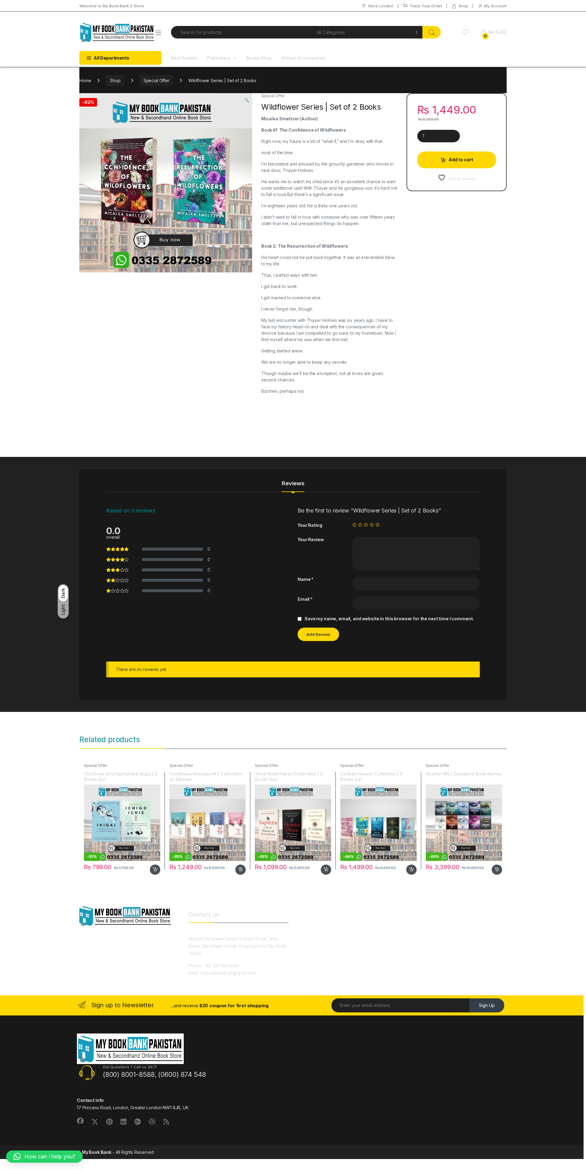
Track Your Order (426, 5)
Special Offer (156, 80)
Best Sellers (184, 57)
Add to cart (461, 159)
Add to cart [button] (155, 870)
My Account (495, 5)
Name (305, 579)
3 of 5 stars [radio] (366, 525)
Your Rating (310, 525)
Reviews (293, 484)
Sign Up (487, 1005)
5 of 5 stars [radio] (377, 525)
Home (85, 80)
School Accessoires (303, 57)
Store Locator (380, 5)
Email (305, 599)
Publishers (218, 57)
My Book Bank (96, 1152)
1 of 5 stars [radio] (354, 525)
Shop (463, 5)
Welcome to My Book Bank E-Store (111, 5)
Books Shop (259, 57)
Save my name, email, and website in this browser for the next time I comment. (389, 618)
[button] (246, 100)
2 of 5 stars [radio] (360, 525)
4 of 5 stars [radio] (372, 525)
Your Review (311, 539)
